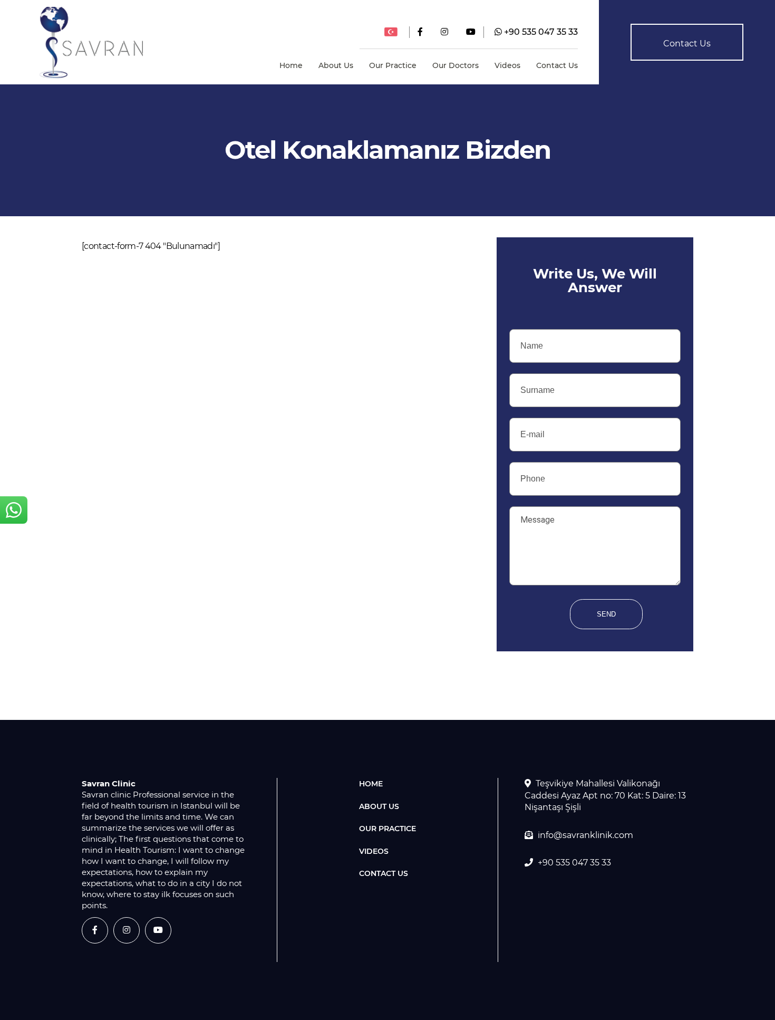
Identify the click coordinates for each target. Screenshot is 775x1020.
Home (291, 65)
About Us (335, 65)
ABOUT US (379, 806)
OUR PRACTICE (387, 828)
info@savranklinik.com (585, 835)
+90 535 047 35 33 (540, 32)
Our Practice (392, 65)
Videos (507, 65)
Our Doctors (455, 65)
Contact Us (557, 65)
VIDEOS (374, 851)
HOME (371, 783)
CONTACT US (383, 873)
